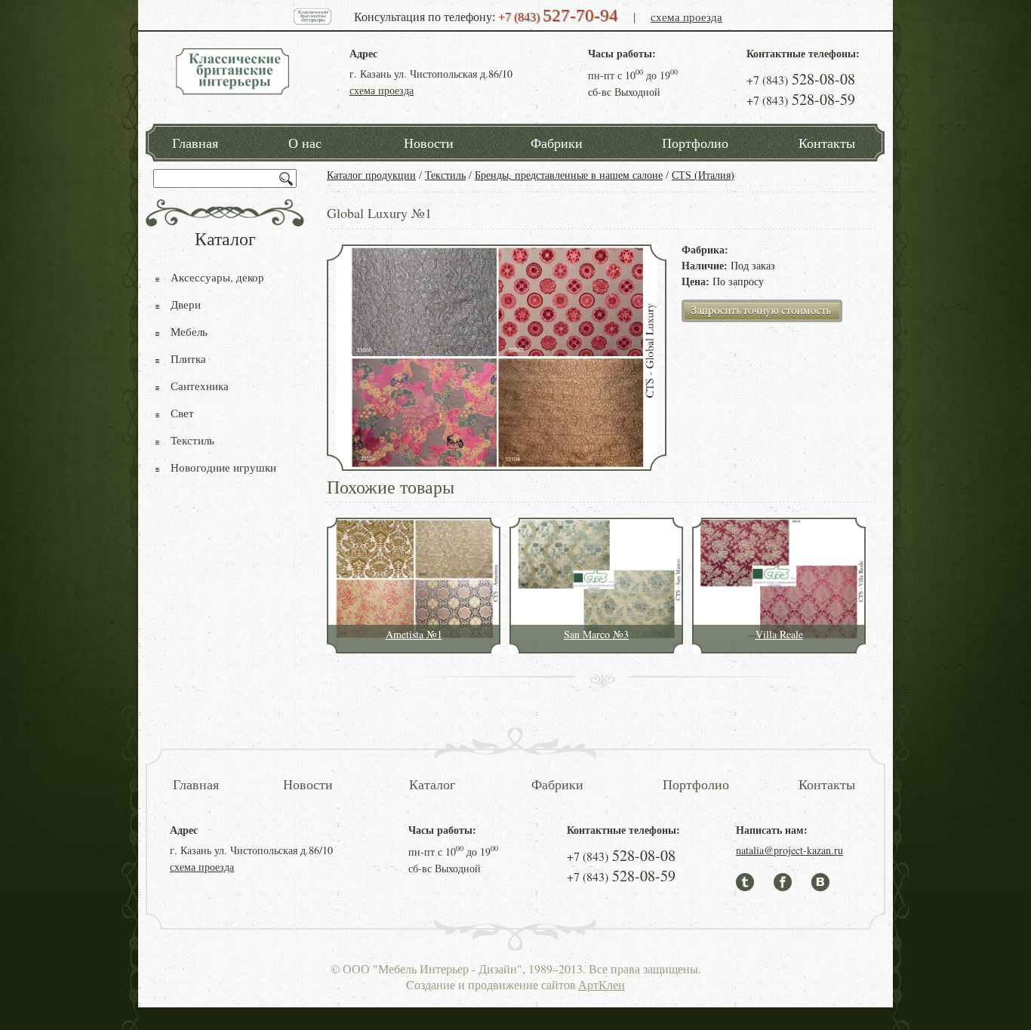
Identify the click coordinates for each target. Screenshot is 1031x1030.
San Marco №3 (596, 634)
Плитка (188, 358)
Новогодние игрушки (223, 467)
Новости (429, 143)
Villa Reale (779, 634)
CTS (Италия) (703, 175)
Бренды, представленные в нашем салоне (569, 175)
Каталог (432, 784)
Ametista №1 (414, 634)
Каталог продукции (371, 175)
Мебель (189, 331)
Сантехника (200, 385)
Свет (182, 412)
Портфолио (695, 143)
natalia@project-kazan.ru (789, 850)
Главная (195, 143)
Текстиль (445, 175)
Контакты (827, 143)
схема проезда (686, 16)
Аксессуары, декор (217, 276)
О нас (305, 143)
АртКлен (601, 984)
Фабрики (557, 143)
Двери (186, 304)
